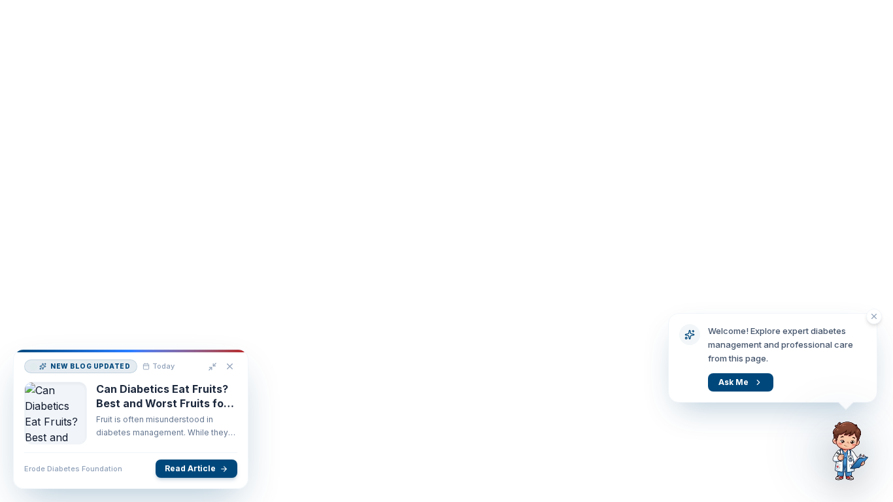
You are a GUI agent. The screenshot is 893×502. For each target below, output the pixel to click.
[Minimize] (212, 367)
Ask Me (733, 382)
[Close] (229, 366)
